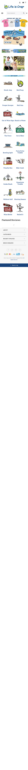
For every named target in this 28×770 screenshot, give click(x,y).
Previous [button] (3, 36)
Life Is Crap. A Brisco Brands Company (12, 258)
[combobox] (14, 13)
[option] (14, 37)
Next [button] (24, 36)
